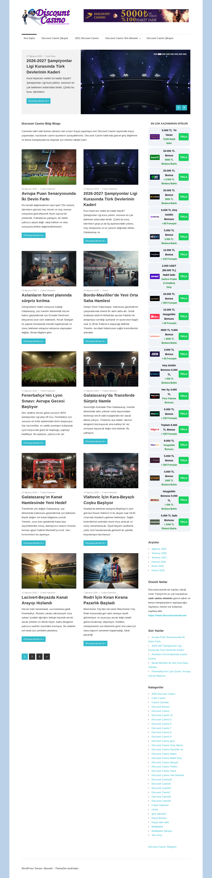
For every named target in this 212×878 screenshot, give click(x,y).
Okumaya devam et (37, 101)
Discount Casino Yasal (164, 771)
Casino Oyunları (160, 702)
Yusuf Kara (50, 56)
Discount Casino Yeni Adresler (121, 38)
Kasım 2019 (158, 570)
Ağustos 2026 (159, 549)
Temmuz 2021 (159, 557)
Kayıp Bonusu (159, 818)
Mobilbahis (157, 826)
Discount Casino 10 (162, 715)
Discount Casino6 (161, 788)
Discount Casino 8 (161, 732)
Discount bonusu (161, 706)
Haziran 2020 (159, 562)
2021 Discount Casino (87, 38)
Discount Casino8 (161, 796)
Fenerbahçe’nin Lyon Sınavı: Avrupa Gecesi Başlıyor (43, 401)
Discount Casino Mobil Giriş (167, 758)
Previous (178, 107)
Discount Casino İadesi (164, 753)
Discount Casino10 (162, 779)
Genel (105, 290)
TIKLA (183, 136)
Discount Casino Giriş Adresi (167, 745)
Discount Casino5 (161, 783)
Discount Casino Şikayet (55, 38)
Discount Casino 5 (161, 719)
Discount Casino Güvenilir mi (167, 749)
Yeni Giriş (157, 835)
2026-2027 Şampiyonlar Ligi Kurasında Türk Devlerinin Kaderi (49, 66)
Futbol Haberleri (48, 189)
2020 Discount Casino (163, 694)
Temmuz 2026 (159, 553)
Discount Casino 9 (161, 736)
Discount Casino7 (161, 792)
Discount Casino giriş (163, 741)
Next (184, 107)
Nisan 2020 (158, 566)
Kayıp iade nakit (160, 822)
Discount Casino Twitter (164, 766)
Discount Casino (160, 711)
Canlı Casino (158, 698)
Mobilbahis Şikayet (162, 831)
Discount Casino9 (161, 801)
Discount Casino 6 (161, 723)
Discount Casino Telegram (162, 846)
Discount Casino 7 (161, 728)
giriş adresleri (159, 813)
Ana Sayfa (29, 38)
